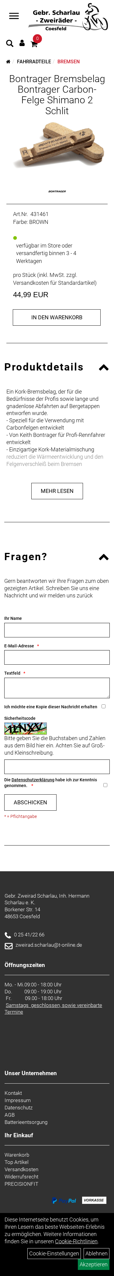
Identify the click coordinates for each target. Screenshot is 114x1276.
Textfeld (12, 673)
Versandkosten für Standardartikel (54, 283)
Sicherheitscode (20, 718)
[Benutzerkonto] (22, 43)
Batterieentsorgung (26, 1122)
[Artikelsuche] (9, 44)
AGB (10, 1115)
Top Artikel (17, 1162)
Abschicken (30, 802)
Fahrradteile (34, 62)
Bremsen (68, 62)
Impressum (18, 1100)
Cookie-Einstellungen (54, 1253)
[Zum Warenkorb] (34, 45)
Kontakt (13, 1093)
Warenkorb (17, 1155)
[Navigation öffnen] (14, 16)
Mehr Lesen (57, 491)
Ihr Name (13, 618)
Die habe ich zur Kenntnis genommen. (50, 782)
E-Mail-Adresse (19, 645)
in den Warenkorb (56, 317)
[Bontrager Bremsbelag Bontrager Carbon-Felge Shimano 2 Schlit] (57, 145)
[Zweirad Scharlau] (68, 16)
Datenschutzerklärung (33, 779)
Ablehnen (96, 1253)
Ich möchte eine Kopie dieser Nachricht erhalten (50, 706)
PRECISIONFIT (21, 1184)
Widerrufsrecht (21, 1177)
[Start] (8, 62)
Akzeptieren (94, 1264)
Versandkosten (21, 1169)
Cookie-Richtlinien (76, 1241)
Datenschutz (19, 1108)
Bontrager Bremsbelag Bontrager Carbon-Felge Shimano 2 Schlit (57, 95)
